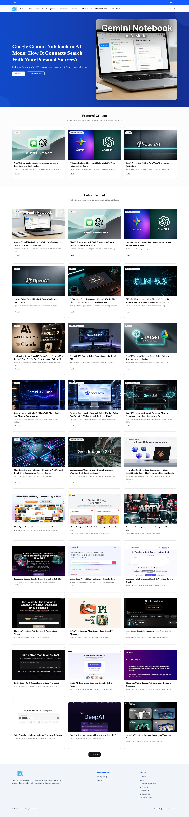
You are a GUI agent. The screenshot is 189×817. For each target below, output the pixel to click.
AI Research (64, 9)
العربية (175, 2)
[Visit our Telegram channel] (170, 9)
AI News (29, 9)
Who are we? (116, 8)
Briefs (37, 9)
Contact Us (101, 780)
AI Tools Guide (87, 9)
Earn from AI (75, 9)
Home (21, 9)
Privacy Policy (102, 777)
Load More (94, 754)
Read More (17, 73)
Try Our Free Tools (36, 73)
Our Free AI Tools (101, 8)
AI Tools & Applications (49, 9)
